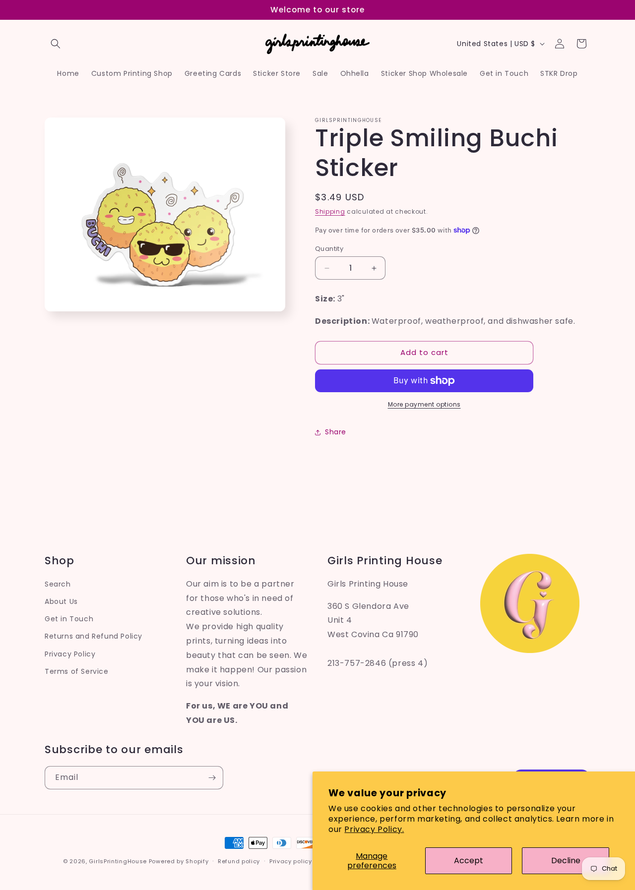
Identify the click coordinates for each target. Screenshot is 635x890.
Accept (468, 860)
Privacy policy (290, 861)
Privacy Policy (70, 654)
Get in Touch (69, 619)
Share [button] (335, 432)
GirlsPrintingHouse (118, 861)
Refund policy (239, 861)
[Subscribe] (212, 777)
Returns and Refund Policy (93, 636)
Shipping (330, 211)
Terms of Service (77, 671)
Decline (565, 860)
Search (58, 584)
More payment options (424, 404)
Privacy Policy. (374, 829)
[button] (55, 44)
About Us (61, 601)
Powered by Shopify (179, 861)
